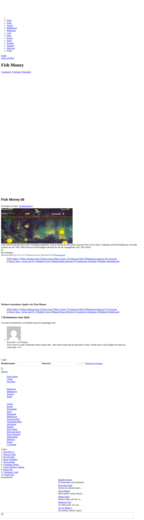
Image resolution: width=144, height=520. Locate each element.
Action (10, 25)
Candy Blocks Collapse (13, 467)
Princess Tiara (9, 454)
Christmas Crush (10, 472)
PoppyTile (8, 469)
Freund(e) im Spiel (9, 206)
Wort (9, 35)
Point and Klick (14, 432)
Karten (10, 406)
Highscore (11, 30)
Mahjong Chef (64, 502)
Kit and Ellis (8, 457)
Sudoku (10, 43)
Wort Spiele (12, 429)
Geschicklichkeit (14, 422)
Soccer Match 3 (65, 508)
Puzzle (10, 38)
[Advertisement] (67, 7)
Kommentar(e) (25, 206)
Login (81, 363)
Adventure (11, 424)
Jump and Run (13, 419)
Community (6, 72)
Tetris (9, 40)
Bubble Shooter (65, 480)
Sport (9, 23)
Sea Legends (9, 462)
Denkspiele (12, 409)
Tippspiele (26, 72)
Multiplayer (12, 28)
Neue (9, 20)
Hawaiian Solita (65, 485)
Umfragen (16, 72)
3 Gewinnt (11, 444)
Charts (10, 379)
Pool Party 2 (8, 452)
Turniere (10, 46)
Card (9, 33)
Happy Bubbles (10, 459)
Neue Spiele (12, 376)
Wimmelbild (12, 437)
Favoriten (11, 381)
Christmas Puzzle (11, 464)
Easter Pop (9, 474)
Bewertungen (60, 255)
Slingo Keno (63, 496)
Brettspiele (11, 414)
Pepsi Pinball (64, 491)
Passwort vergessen (94, 363)
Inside (9, 396)
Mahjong (11, 48)
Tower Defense (13, 434)
